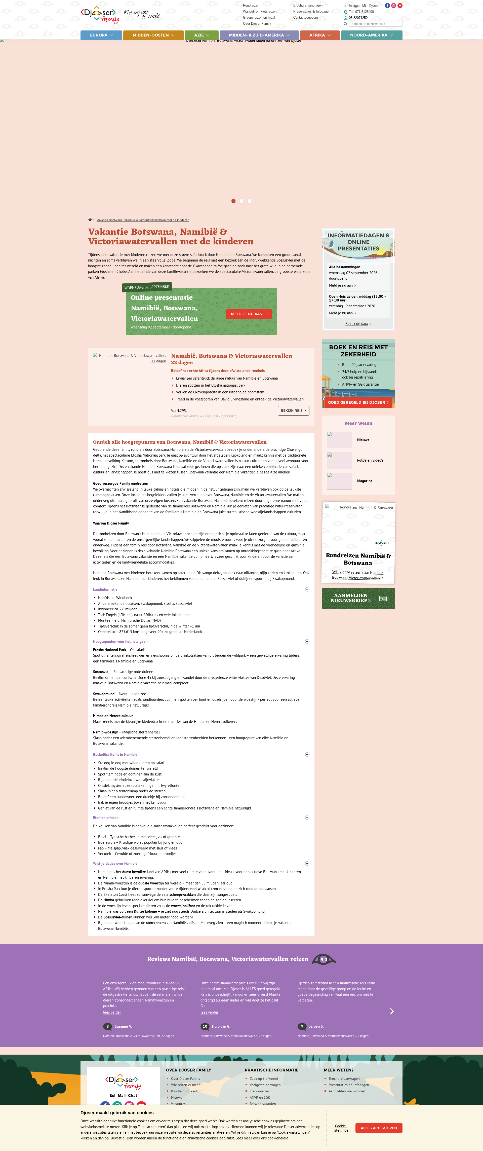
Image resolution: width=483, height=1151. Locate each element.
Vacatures (178, 1103)
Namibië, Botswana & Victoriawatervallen (231, 362)
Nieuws (176, 1097)
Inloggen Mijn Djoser (364, 6)
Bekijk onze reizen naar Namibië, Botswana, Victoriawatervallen (358, 574)
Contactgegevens (306, 17)
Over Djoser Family (257, 23)
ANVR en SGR (260, 1097)
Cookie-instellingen (341, 1128)
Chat (132, 1095)
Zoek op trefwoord (264, 1078)
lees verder (112, 1012)
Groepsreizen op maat (259, 17)
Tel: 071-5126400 (361, 12)
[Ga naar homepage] (120, 15)
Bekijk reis (292, 410)
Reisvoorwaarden (263, 1103)
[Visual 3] (250, 201)
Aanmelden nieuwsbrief (347, 1091)
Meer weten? (338, 1070)
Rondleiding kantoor (187, 1091)
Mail (122, 1095)
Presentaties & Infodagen (311, 11)
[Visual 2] (241, 201)
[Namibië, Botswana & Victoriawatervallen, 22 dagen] (129, 358)
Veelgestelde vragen (265, 1085)
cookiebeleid (278, 1138)
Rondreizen (251, 5)
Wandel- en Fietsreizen (259, 11)
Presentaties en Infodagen (349, 1085)
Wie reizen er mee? (185, 1085)
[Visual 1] (233, 201)
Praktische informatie (271, 1070)
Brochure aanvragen (308, 5)
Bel (112, 1095)
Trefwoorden (259, 1091)
